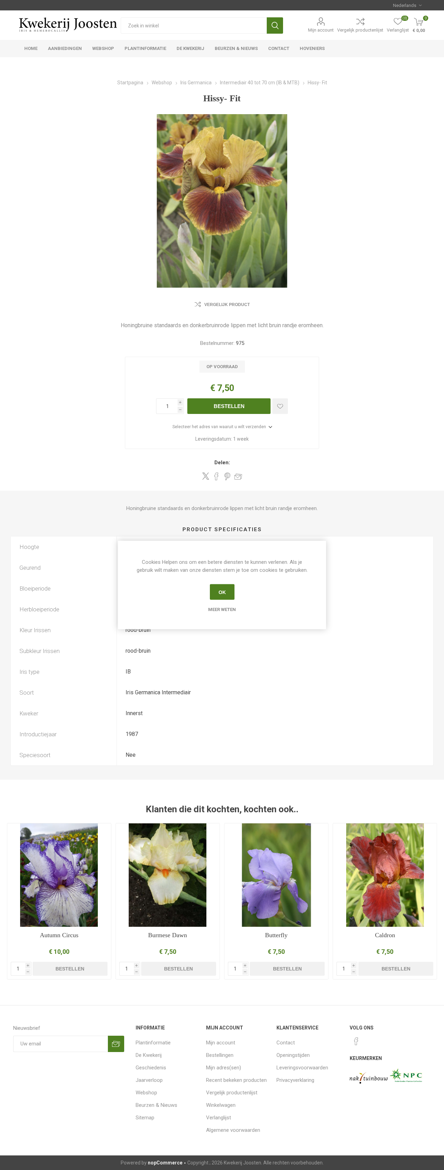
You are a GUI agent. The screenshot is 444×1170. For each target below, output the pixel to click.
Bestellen (229, 406)
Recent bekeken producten (236, 1080)
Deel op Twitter (205, 476)
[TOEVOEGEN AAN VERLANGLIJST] (280, 406)
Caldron (385, 935)
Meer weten (222, 609)
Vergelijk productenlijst (360, 30)
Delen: (222, 462)
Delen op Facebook (216, 476)
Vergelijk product (227, 304)
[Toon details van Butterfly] (276, 875)
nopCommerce (165, 1162)
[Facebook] (356, 1041)
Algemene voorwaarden (233, 1130)
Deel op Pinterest (227, 476)
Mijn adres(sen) (223, 1068)
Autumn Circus (59, 935)
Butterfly (276, 935)
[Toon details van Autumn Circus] (59, 875)
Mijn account (321, 30)
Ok (222, 592)
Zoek (275, 25)
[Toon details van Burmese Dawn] (168, 875)
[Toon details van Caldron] (385, 875)
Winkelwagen (221, 1105)
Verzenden (116, 1044)
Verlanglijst (218, 1117)
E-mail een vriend (238, 476)
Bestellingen (219, 1055)
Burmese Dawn (167, 935)
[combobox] (194, 25)
